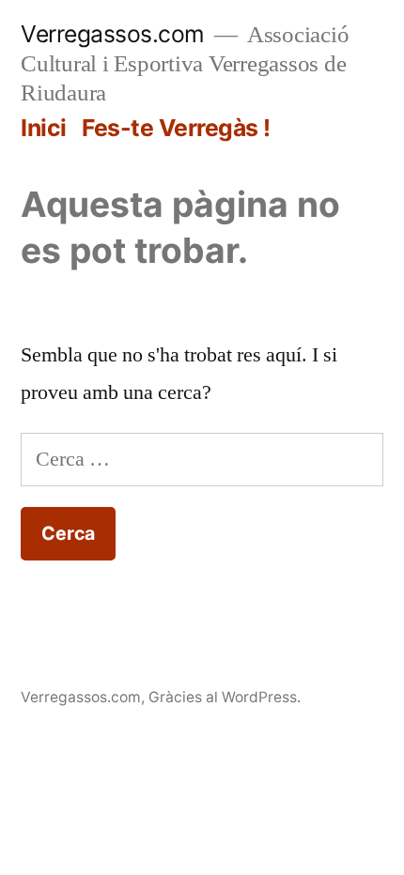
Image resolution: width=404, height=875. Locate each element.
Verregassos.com (113, 34)
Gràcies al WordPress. (224, 697)
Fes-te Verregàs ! (176, 128)
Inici (44, 128)
